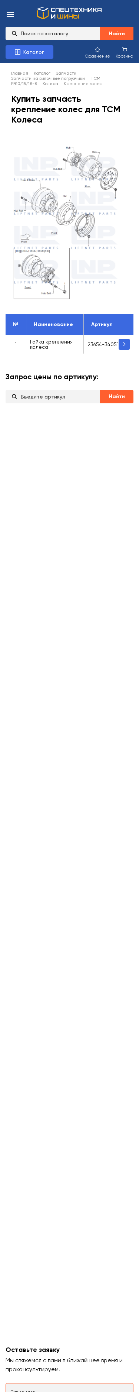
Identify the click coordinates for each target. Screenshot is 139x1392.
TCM (95, 78)
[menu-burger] (10, 15)
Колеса (50, 83)
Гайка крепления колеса (51, 344)
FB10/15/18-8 (24, 83)
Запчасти (66, 73)
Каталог (42, 73)
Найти (117, 33)
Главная (19, 73)
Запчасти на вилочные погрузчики (48, 78)
